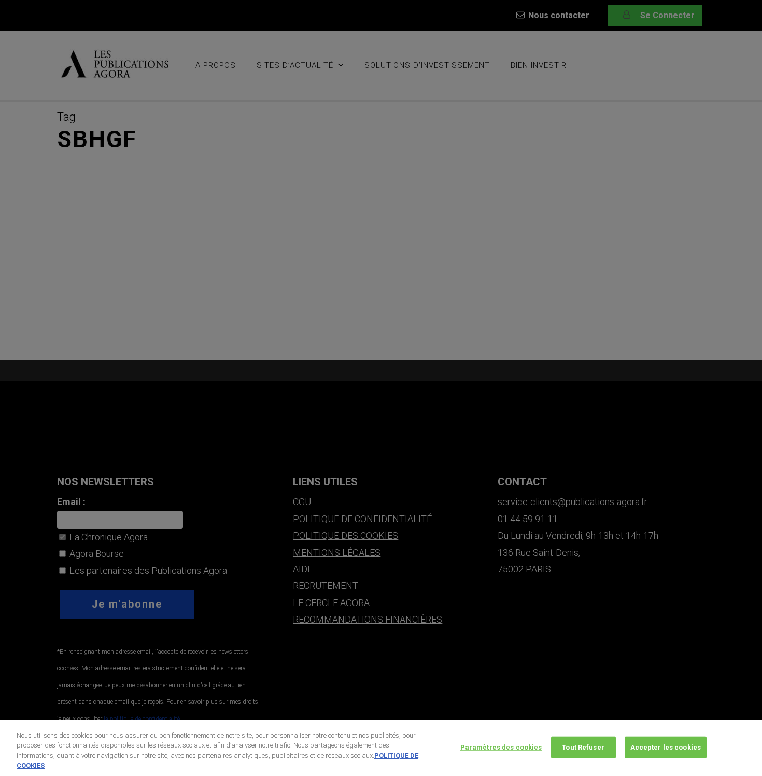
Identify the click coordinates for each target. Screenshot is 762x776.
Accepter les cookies (665, 747)
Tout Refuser (583, 747)
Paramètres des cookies (501, 747)
